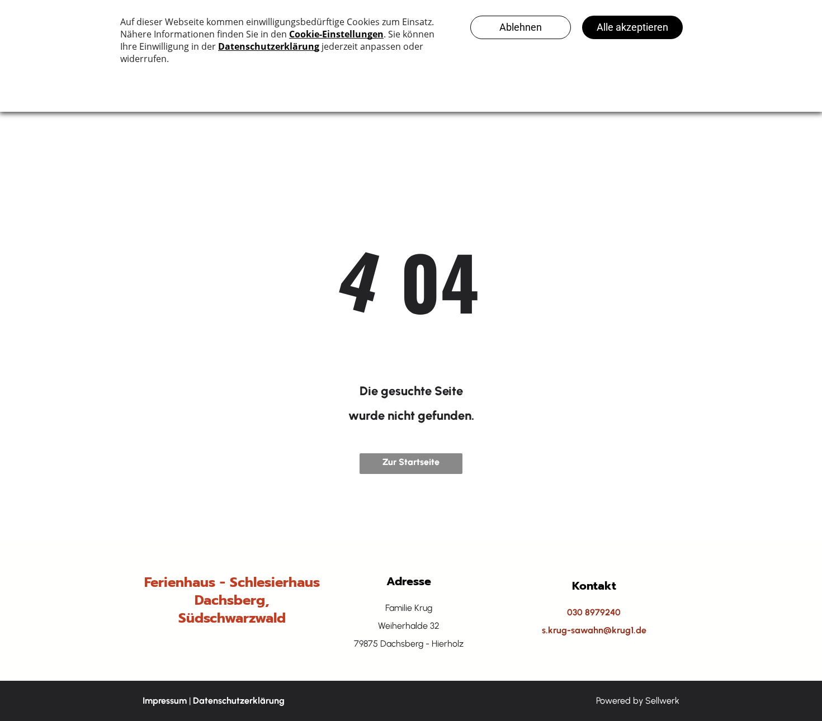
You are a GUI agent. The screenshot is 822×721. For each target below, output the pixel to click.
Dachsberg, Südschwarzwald (232, 609)
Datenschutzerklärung (239, 700)
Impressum (165, 700)
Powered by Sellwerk (637, 700)
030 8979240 (594, 612)
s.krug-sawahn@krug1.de (594, 630)
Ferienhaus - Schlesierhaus (232, 582)
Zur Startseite (411, 462)
